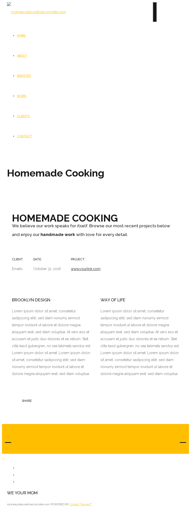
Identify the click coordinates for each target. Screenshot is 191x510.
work (21, 96)
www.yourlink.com (85, 269)
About (22, 55)
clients (23, 116)
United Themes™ (81, 504)
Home (21, 35)
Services (24, 76)
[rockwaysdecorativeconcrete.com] (36, 12)
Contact (24, 136)
